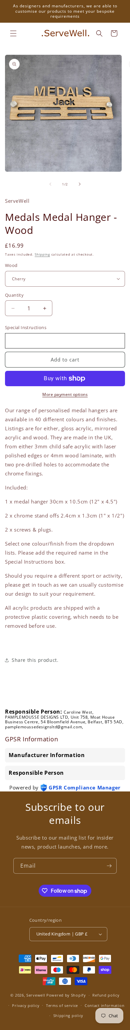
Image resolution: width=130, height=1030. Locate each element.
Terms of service (62, 1005)
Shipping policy (68, 1015)
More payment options (65, 394)
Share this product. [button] (35, 660)
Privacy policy (25, 1005)
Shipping (42, 254)
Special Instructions (25, 327)
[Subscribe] (109, 866)
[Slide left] (50, 184)
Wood (11, 265)
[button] (13, 33)
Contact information (104, 1005)
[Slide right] (79, 184)
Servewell (35, 995)
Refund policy (105, 995)
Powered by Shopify (66, 995)
